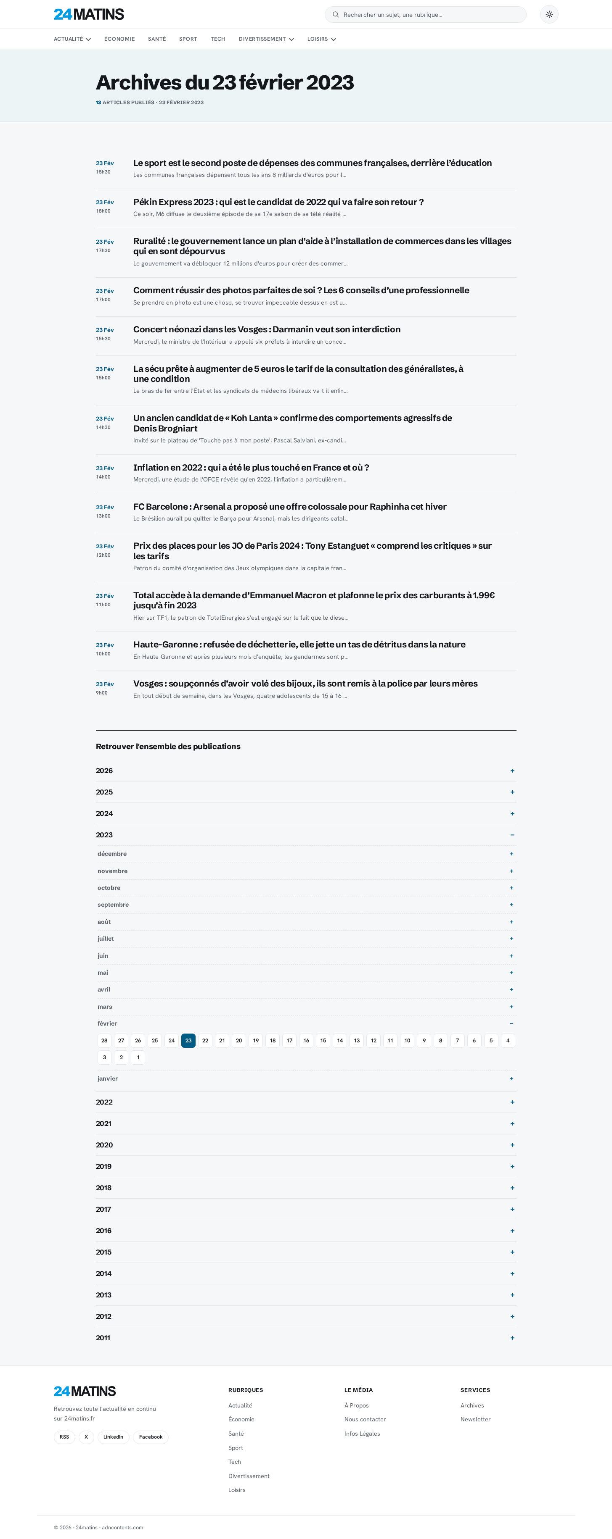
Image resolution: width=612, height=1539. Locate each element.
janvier (108, 1078)
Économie (119, 38)
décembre (112, 854)
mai (103, 972)
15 (323, 1040)
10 (407, 1040)
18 (273, 1040)
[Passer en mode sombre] (549, 14)
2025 (104, 792)
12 (373, 1040)
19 (256, 1040)
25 (155, 1040)
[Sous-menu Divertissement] (291, 39)
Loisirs (317, 38)
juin (103, 956)
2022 (104, 1102)
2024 (104, 813)
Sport (188, 38)
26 (138, 1040)
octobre (109, 888)
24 (172, 1040)
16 (306, 1040)
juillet (106, 938)
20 (239, 1040)
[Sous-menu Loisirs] (333, 39)
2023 (104, 835)
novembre (112, 871)
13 (357, 1040)
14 (340, 1040)
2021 (103, 1123)
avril (104, 989)
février (107, 1023)
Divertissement (262, 38)
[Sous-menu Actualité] (88, 39)
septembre (113, 904)
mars (105, 1006)
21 (222, 1040)
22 (205, 1040)
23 (188, 1040)
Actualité (68, 38)
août (104, 922)
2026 (104, 770)
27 (121, 1040)
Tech (218, 38)
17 (289, 1040)
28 (104, 1040)
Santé (157, 38)
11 (390, 1040)
